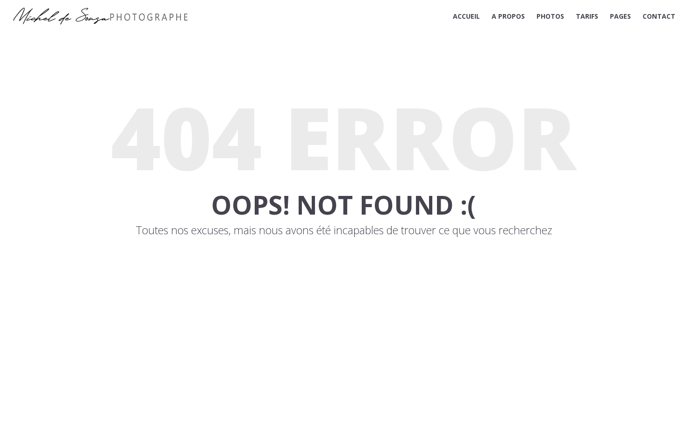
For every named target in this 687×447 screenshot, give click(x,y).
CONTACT (659, 16)
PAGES (620, 16)
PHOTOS (550, 16)
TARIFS (587, 16)
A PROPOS (508, 16)
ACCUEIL (466, 16)
